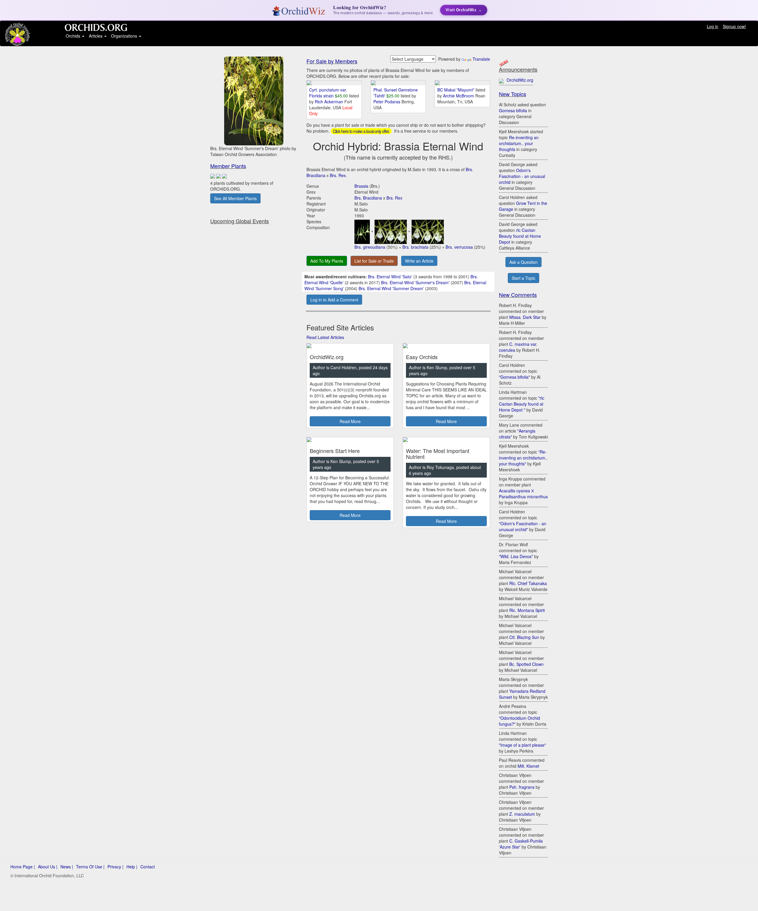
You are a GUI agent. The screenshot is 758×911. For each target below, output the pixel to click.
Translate (481, 59)
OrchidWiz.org (520, 80)
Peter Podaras (387, 102)
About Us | (47, 867)
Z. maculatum (522, 814)
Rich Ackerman (329, 102)
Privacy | (115, 867)
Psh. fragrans (521, 787)
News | (66, 867)
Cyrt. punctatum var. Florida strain (328, 93)
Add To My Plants (326, 261)
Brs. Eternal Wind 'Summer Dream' (391, 288)
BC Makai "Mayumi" (455, 90)
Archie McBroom (459, 96)
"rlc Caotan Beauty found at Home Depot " (521, 404)
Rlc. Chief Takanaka (528, 583)
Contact (147, 867)
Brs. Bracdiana (368, 198)
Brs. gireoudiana (369, 247)
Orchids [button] (73, 36)
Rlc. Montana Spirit (527, 610)
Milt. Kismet (528, 766)
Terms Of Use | (90, 867)
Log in (712, 26)
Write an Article (419, 261)
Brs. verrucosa (459, 247)
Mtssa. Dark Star (525, 317)
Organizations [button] (124, 36)
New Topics (512, 94)
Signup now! (734, 26)
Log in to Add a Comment (334, 300)
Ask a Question (523, 262)
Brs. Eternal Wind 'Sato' (390, 276)
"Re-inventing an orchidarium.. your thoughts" (523, 458)
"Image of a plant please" (522, 745)
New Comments (518, 294)
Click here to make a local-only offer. (361, 131)
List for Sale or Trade (374, 261)
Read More (350, 421)
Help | (131, 867)
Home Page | (22, 867)
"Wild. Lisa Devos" (516, 556)
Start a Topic (523, 278)
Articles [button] (96, 36)
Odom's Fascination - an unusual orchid (522, 176)
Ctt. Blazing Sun (524, 637)
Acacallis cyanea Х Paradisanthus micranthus (523, 493)
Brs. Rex (338, 175)
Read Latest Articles (325, 337)
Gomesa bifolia (513, 110)
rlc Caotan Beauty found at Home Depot (520, 236)
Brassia (361, 186)
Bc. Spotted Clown (526, 664)
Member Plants (228, 166)
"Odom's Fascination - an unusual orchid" (522, 526)
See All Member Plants (235, 198)
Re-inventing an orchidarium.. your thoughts (519, 143)
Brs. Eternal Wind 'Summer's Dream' (415, 282)
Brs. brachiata (415, 247)
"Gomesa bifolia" (514, 377)
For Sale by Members (331, 61)
